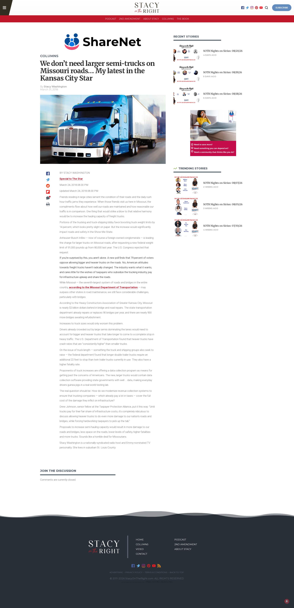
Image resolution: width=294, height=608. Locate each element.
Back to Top (177, 572)
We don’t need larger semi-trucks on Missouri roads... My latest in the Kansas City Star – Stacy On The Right (147, 7)
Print (48, 204)
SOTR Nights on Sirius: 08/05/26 (223, 204)
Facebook (242, 7)
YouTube (261, 7)
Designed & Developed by (147, 582)
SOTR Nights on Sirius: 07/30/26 (222, 225)
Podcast (110, 18)
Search (266, 8)
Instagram (251, 7)
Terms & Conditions (156, 572)
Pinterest (256, 7)
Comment (48, 198)
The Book (183, 18)
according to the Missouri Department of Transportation (103, 287)
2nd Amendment (129, 18)
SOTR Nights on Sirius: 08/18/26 (222, 93)
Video (140, 549)
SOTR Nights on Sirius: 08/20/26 (223, 50)
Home (140, 539)
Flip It (48, 192)
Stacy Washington (55, 86)
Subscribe (281, 7)
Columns (168, 18)
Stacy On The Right (104, 547)
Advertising (116, 572)
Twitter (247, 7)
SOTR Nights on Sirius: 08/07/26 (222, 182)
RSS (159, 565)
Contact (141, 553)
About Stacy (151, 18)
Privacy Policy (133, 572)
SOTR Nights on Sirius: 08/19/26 (222, 72)
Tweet (48, 179)
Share (48, 173)
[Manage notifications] (286, 601)
